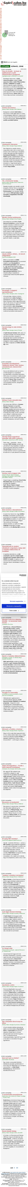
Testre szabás (13, 610)
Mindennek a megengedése (14, 606)
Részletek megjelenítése (16, 601)
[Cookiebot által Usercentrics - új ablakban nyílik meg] (19, 575)
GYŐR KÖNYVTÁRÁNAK (0, 19)
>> (17, 1168)
